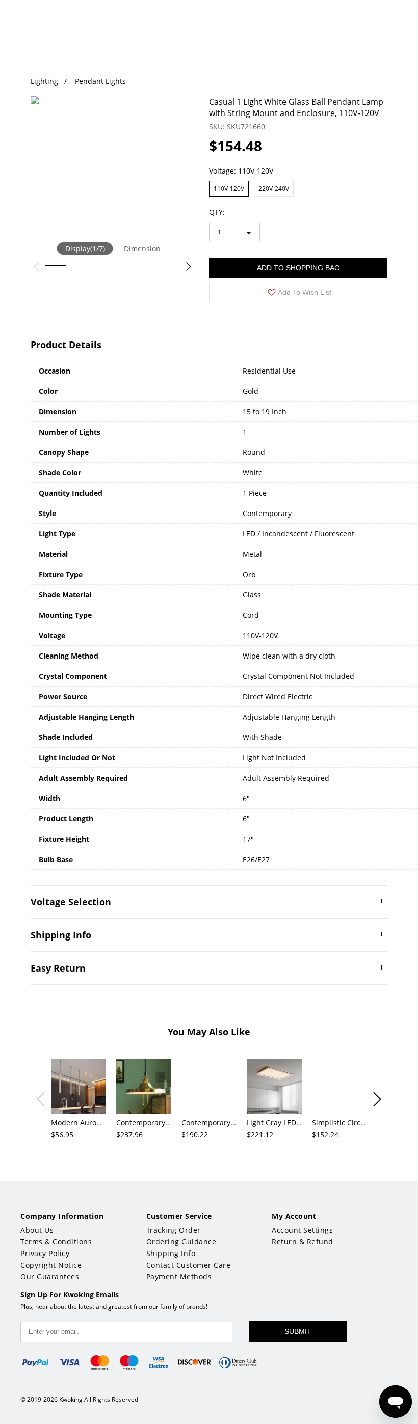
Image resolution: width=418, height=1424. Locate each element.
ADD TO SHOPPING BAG (298, 268)
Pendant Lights (100, 81)
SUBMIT (297, 1331)
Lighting (44, 81)
